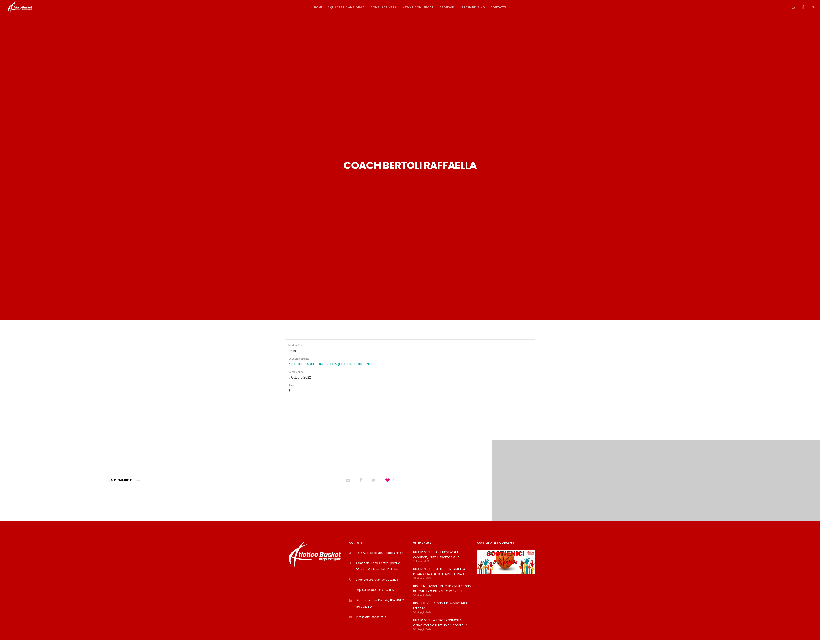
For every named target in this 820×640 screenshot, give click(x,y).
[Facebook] (800, 7)
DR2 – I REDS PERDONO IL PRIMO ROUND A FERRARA (440, 606)
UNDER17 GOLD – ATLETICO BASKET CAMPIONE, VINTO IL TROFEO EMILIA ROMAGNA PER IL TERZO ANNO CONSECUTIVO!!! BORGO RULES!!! (436, 555)
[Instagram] (810, 7)
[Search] (790, 7)
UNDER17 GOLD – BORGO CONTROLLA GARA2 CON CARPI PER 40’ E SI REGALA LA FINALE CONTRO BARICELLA (440, 623)
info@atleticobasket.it (371, 616)
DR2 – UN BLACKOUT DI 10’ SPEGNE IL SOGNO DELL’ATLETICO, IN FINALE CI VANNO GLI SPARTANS (442, 589)
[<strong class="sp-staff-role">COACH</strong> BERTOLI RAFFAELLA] (348, 480)
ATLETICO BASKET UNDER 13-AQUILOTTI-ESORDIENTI (330, 364)
